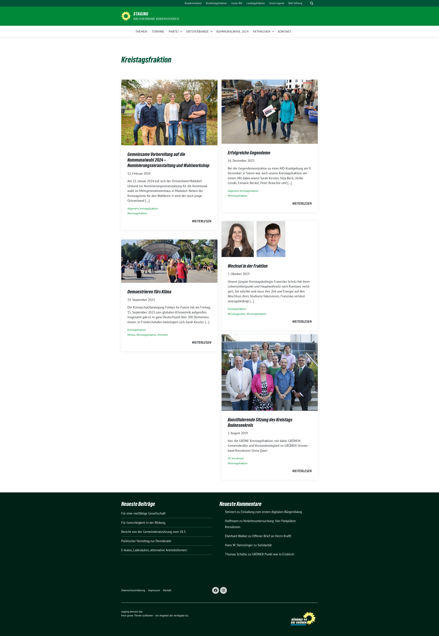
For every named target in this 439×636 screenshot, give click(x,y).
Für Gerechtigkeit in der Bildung (143, 523)
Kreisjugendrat (237, 314)
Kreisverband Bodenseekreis (156, 19)
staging (140, 13)
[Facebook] (215, 590)
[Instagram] (223, 590)
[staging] (126, 16)
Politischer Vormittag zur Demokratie (146, 541)
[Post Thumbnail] (169, 112)
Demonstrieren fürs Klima (149, 291)
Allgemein (133, 208)
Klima (132, 334)
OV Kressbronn (236, 458)
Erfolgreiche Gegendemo (249, 152)
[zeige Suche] (311, 3)
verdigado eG (181, 615)
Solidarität (265, 545)
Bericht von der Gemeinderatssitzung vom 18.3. (153, 532)
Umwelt (163, 334)
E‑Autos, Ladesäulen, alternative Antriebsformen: (154, 550)
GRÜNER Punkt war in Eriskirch (273, 554)
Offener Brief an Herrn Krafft (271, 536)
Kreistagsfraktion (149, 208)
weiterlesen (201, 221)
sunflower (147, 615)
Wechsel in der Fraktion (248, 266)
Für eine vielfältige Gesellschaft (143, 513)
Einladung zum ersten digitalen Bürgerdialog (271, 512)
